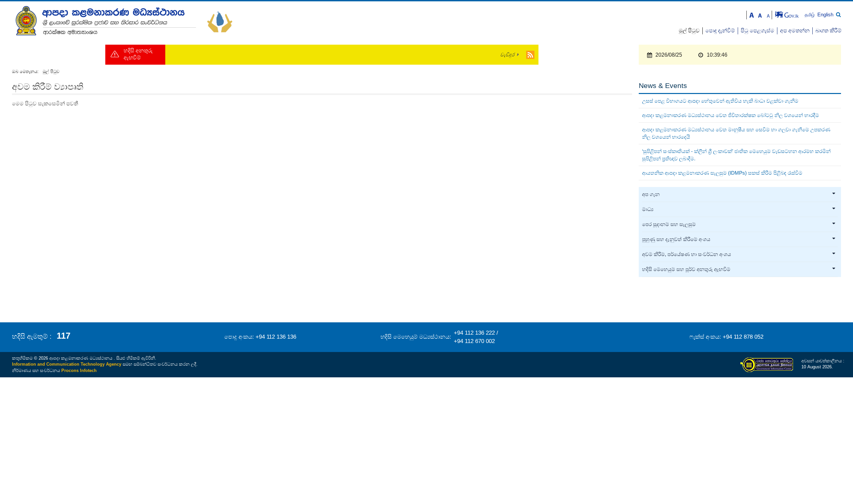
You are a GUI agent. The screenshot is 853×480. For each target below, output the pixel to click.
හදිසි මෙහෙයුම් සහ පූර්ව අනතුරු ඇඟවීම (686, 269)
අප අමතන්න (795, 30)
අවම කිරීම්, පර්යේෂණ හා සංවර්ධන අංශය (686, 254)
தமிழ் (810, 14)
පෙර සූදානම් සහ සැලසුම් (669, 224)
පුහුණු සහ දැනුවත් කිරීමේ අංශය (676, 239)
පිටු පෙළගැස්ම (757, 30)
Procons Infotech (79, 370)
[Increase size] (751, 14)
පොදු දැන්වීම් (720, 30)
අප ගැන (651, 194)
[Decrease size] (768, 14)
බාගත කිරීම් (828, 30)
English (825, 14)
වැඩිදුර (507, 54)
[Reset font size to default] (760, 14)
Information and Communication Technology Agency (66, 364)
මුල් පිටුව (689, 30)
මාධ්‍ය (647, 209)
